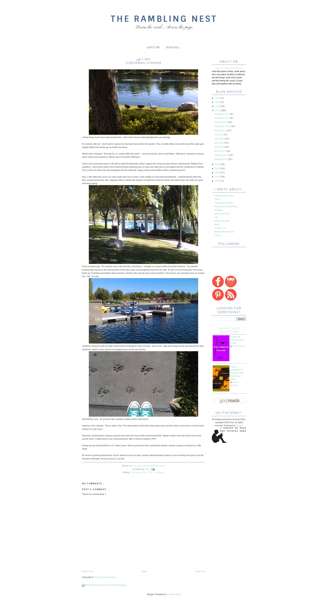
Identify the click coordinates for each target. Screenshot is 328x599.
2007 (217, 181)
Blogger (239, 425)
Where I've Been (222, 221)
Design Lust (220, 228)
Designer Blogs (174, 594)
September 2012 (222, 126)
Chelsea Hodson (239, 346)
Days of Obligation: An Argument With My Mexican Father (237, 373)
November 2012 (222, 118)
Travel (217, 199)
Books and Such (222, 214)
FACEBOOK (138, 465)
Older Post (200, 571)
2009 (217, 172)
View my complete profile (229, 68)
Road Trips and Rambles (226, 206)
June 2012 (219, 139)
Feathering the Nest (223, 203)
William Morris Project (224, 231)
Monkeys (159, 472)
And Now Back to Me (224, 196)
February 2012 (221, 155)
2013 (217, 106)
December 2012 (222, 114)
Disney (217, 235)
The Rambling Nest (164, 18)
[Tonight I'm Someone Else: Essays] (221, 360)
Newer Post (87, 571)
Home (144, 571)
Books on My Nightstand (229, 330)
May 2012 (219, 143)
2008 (217, 177)
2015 (217, 98)
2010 (217, 168)
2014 (217, 102)
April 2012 (219, 147)
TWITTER (149, 465)
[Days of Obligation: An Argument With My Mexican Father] (221, 391)
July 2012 (219, 134)
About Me (153, 47)
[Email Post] (152, 469)
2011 (217, 164)
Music (217, 224)
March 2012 (220, 151)
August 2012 (220, 130)
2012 (217, 110)
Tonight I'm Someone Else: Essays (237, 340)
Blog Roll (173, 47)
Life (151, 472)
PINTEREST (160, 465)
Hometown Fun (139, 472)
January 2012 (221, 159)
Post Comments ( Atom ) (106, 577)
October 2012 (220, 122)
